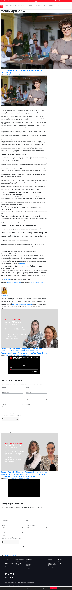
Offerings (30, 5)
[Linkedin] (13, 574)
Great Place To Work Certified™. (9, 137)
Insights (58, 5)
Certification (21, 5)
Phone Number (28, 392)
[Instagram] (8, 574)
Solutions (38, 5)
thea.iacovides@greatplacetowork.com (21, 74)
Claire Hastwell (4, 295)
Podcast (6, 432)
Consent (3, 412)
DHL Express (22, 263)
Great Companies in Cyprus (10, 5)
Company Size (28, 397)
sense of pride (26, 242)
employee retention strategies (18, 235)
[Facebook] (6, 574)
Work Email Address (5, 392)
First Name (4, 387)
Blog (6, 308)
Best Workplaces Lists (48, 5)
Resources (50, 559)
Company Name (4, 397)
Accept (53, 588)
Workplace (9, 308)
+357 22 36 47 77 (10, 577)
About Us (60, 559)
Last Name (27, 387)
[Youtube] (11, 574)
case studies (7, 279)
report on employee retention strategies (22, 304)
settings (46, 588)
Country (3, 525)
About (65, 5)
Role (3, 406)
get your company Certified (14, 282)
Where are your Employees (31, 525)
